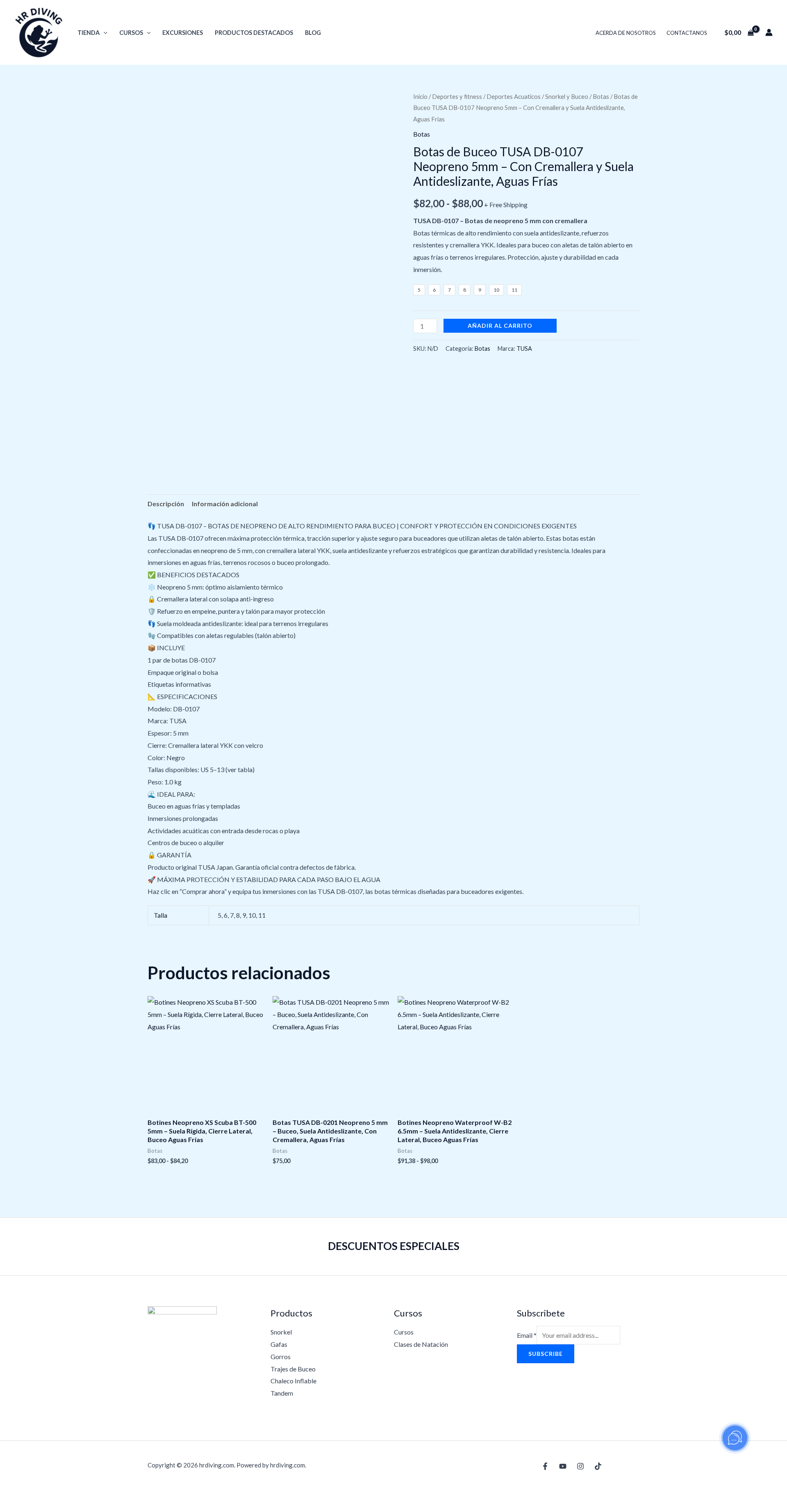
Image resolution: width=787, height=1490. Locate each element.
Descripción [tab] (166, 503)
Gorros (281, 1356)
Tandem (282, 1393)
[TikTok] (598, 1466)
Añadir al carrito (500, 325)
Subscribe (545, 1353)
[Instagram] (580, 1466)
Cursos (131, 32)
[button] (103, 32)
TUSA (524, 348)
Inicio (420, 96)
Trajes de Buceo (293, 1369)
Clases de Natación (421, 1344)
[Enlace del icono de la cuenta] (769, 32)
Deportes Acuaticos (514, 96)
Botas (601, 96)
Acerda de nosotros (626, 33)
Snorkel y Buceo (566, 96)
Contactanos (686, 33)
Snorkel (281, 1332)
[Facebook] (545, 1466)
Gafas (279, 1344)
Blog (313, 32)
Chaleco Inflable (293, 1381)
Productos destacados (254, 32)
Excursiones (182, 32)
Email (527, 1335)
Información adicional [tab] (225, 503)
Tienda (88, 32)
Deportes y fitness (457, 96)
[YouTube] (562, 1466)
